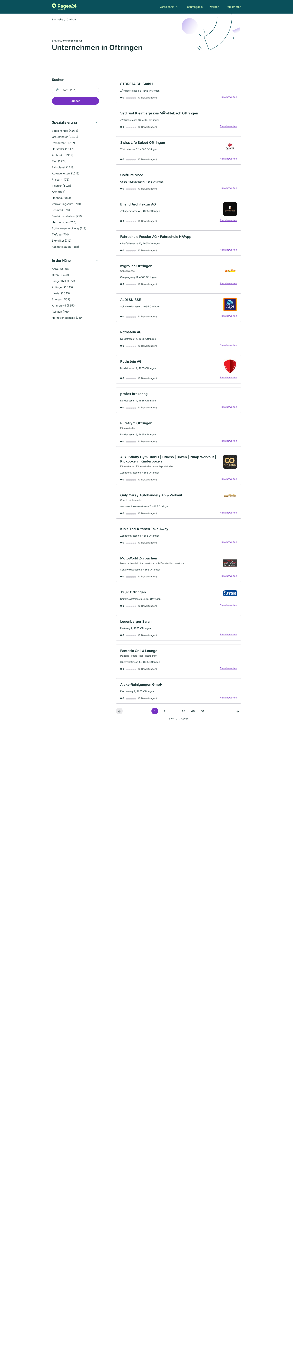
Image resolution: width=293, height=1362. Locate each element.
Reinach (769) (61, 311)
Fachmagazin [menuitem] (194, 6)
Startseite (57, 19)
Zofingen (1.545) (62, 287)
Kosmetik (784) (61, 210)
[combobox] (75, 90)
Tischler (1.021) (61, 185)
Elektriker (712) (61, 240)
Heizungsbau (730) (64, 222)
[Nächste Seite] (237, 711)
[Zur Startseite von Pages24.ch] (64, 6)
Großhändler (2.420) (65, 137)
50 (202, 711)
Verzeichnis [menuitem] (167, 6)
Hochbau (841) (61, 198)
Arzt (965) (58, 191)
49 (193, 711)
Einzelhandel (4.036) (65, 130)
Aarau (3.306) (61, 269)
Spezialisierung (64, 122)
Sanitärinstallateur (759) (67, 216)
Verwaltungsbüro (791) (66, 204)
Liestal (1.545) (61, 293)
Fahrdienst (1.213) (63, 167)
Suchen (75, 101)
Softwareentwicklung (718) (69, 228)
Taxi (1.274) (59, 161)
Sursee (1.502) (61, 299)
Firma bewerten (228, 96)
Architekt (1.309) (62, 155)
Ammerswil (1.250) (64, 305)
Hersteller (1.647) (63, 149)
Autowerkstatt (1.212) (65, 173)
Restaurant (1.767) (63, 143)
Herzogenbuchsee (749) (67, 317)
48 (183, 711)
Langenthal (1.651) (63, 281)
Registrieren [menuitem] (233, 6)
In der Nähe (61, 261)
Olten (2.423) (60, 275)
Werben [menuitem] (214, 6)
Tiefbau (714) (60, 234)
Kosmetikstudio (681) (65, 246)
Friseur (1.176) (60, 179)
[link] (178, 90)
